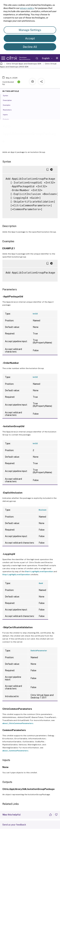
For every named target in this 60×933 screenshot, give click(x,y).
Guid (41, 583)
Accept (30, 38)
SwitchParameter (39, 650)
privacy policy (27, 8)
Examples (6, 105)
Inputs (5, 114)
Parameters (7, 110)
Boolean (42, 510)
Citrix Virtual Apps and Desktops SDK (23, 64)
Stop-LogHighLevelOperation (16, 574)
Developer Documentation (24, 58)
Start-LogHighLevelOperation (39, 571)
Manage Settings (30, 30)
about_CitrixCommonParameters (17, 723)
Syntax (5, 95)
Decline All (30, 46)
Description (7, 100)
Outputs (6, 119)
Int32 (35, 314)
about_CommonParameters (15, 751)
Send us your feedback (14, 824)
